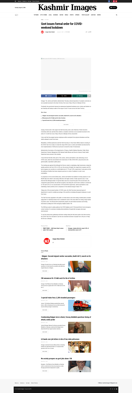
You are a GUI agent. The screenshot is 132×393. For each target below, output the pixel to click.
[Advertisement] (66, 45)
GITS (30, 388)
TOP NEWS (36, 15)
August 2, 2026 (44, 261)
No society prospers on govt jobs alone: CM (56, 358)
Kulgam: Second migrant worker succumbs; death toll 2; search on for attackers (61, 115)
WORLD (66, 15)
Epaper (114, 7)
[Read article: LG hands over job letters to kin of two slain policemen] (79, 347)
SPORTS (72, 15)
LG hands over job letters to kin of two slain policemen (60, 339)
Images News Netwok (50, 32)
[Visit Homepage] (67, 7)
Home (42, 19)
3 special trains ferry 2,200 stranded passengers (54, 120)
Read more (45, 271)
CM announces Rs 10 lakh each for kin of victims (53, 118)
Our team (29, 1)
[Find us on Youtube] (116, 1)
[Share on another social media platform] (89, 95)
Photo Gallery (85, 15)
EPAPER (99, 15)
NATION (61, 15)
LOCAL (50, 15)
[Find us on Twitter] (111, 1)
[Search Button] (116, 15)
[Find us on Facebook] (109, 1)
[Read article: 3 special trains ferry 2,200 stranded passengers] (79, 305)
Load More (66, 124)
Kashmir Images (21, 388)
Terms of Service (35, 1)
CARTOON (93, 15)
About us (19, 1)
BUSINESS (55, 15)
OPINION (77, 15)
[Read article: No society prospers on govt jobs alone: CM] (79, 366)
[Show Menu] (15, 1)
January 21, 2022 (60, 32)
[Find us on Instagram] (114, 1)
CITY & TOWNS (43, 15)
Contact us (24, 1)
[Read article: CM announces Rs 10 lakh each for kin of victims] (79, 286)
